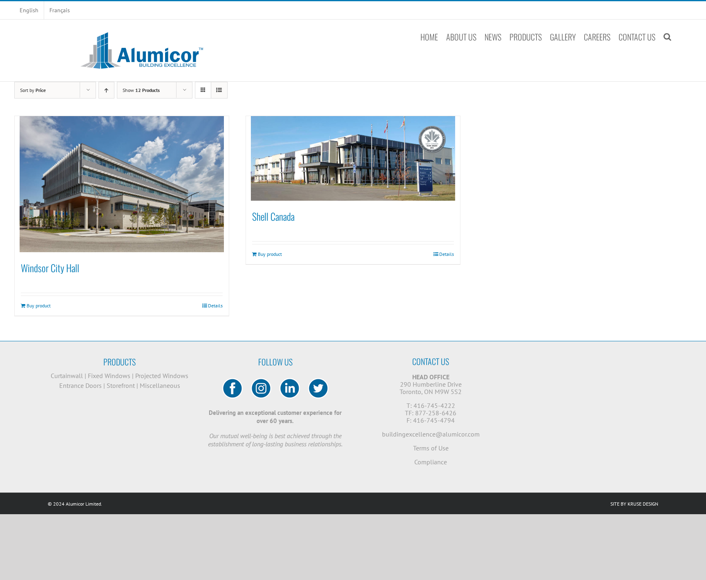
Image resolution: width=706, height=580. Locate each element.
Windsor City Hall (50, 267)
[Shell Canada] (353, 158)
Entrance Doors (80, 385)
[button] (667, 37)
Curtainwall (67, 376)
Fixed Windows (109, 376)
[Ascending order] (106, 90)
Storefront (121, 385)
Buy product (39, 305)
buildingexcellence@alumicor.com (431, 434)
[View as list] (219, 90)
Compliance (430, 462)
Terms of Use (431, 448)
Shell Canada (273, 216)
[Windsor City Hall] (122, 184)
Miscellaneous (160, 385)
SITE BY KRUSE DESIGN (634, 504)
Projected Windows (161, 376)
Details (215, 305)
